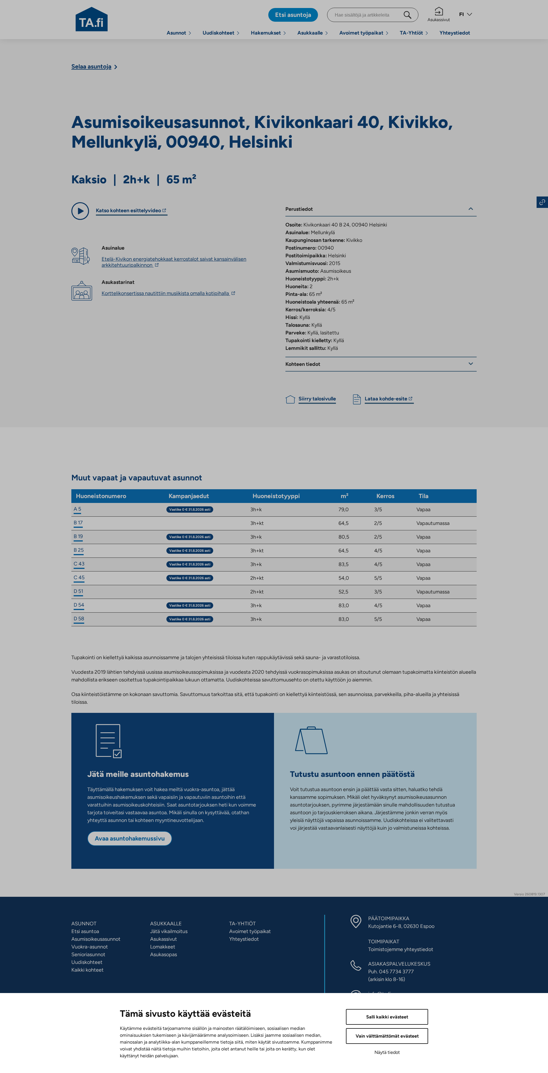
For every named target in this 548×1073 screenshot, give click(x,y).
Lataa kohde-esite (386, 399)
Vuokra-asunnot (89, 947)
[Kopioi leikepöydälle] (542, 202)
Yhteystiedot (455, 33)
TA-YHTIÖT (242, 923)
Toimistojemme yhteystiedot (400, 949)
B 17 (78, 523)
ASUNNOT (83, 923)
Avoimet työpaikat (361, 33)
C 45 (79, 577)
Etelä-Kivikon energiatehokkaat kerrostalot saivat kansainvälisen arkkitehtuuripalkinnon (174, 262)
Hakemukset (266, 33)
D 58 (79, 618)
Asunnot (176, 33)
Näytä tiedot (387, 1052)
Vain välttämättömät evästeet (387, 1036)
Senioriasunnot (88, 954)
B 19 (78, 536)
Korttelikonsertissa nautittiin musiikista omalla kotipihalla (169, 293)
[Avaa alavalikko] (189, 33)
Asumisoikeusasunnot (95, 939)
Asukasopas (163, 954)
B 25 (79, 550)
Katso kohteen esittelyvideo (128, 211)
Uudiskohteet (218, 33)
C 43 (79, 564)
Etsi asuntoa (85, 931)
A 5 (77, 509)
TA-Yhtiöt (411, 33)
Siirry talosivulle (317, 399)
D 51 (78, 591)
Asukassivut (439, 19)
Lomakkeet (162, 947)
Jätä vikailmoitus (169, 931)
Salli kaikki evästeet (387, 1017)
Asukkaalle (310, 33)
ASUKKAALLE (166, 923)
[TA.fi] (92, 18)
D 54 (79, 605)
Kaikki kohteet (87, 970)
